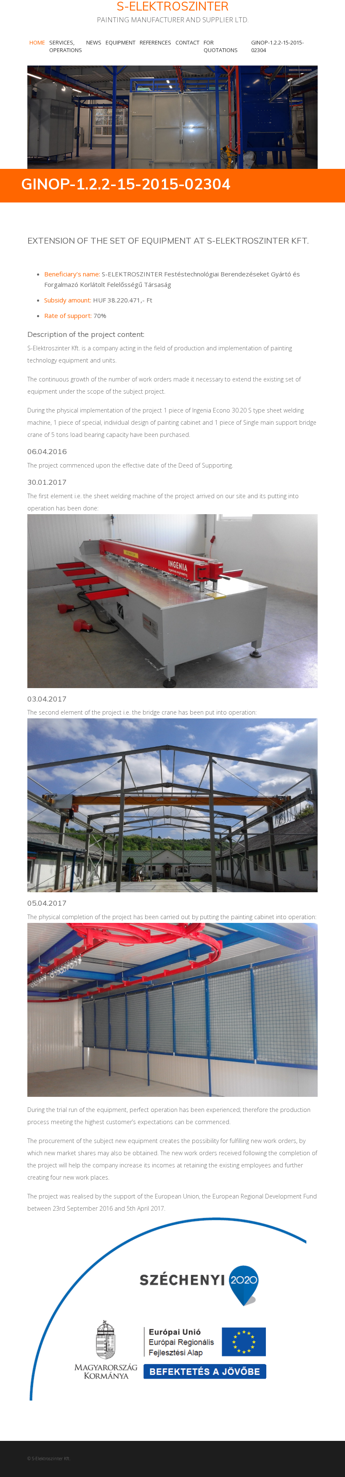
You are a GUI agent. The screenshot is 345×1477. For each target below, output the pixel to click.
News (93, 42)
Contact (187, 42)
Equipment (120, 42)
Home (37, 42)
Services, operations (65, 46)
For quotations (221, 46)
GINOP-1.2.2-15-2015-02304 (277, 46)
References (155, 42)
